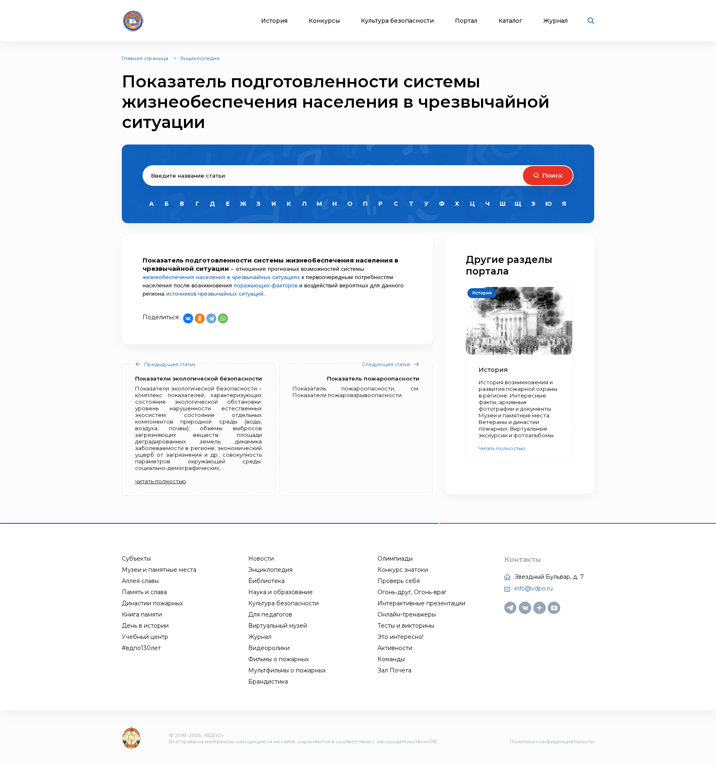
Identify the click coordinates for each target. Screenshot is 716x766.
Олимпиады (395, 558)
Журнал (555, 20)
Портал (466, 20)
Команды (391, 659)
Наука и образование (280, 592)
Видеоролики (269, 648)
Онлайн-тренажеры (406, 614)
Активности (394, 648)
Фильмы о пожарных (278, 659)
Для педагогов (270, 614)
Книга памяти (142, 614)
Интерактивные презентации (421, 603)
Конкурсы (324, 20)
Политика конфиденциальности (552, 741)
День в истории (145, 625)
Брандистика (268, 681)
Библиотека (266, 581)
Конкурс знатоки (402, 569)
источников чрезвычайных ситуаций (215, 293)
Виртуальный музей (277, 625)
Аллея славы (140, 581)
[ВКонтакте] (188, 318)
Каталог (510, 20)
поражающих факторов (266, 285)
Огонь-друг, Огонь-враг (412, 592)
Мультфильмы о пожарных (287, 670)
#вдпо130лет (141, 648)
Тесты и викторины (405, 625)
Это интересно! (400, 637)
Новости (261, 558)
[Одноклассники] (200, 318)
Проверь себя (398, 581)
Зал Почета (394, 670)
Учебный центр (145, 637)
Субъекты (136, 558)
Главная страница (145, 58)
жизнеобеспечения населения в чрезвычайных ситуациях (221, 277)
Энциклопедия (200, 58)
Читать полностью (502, 448)
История (274, 20)
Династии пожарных (152, 603)
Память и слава (144, 592)
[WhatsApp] (223, 318)
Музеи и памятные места (159, 569)
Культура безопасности (397, 20)
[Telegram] (211, 318)
